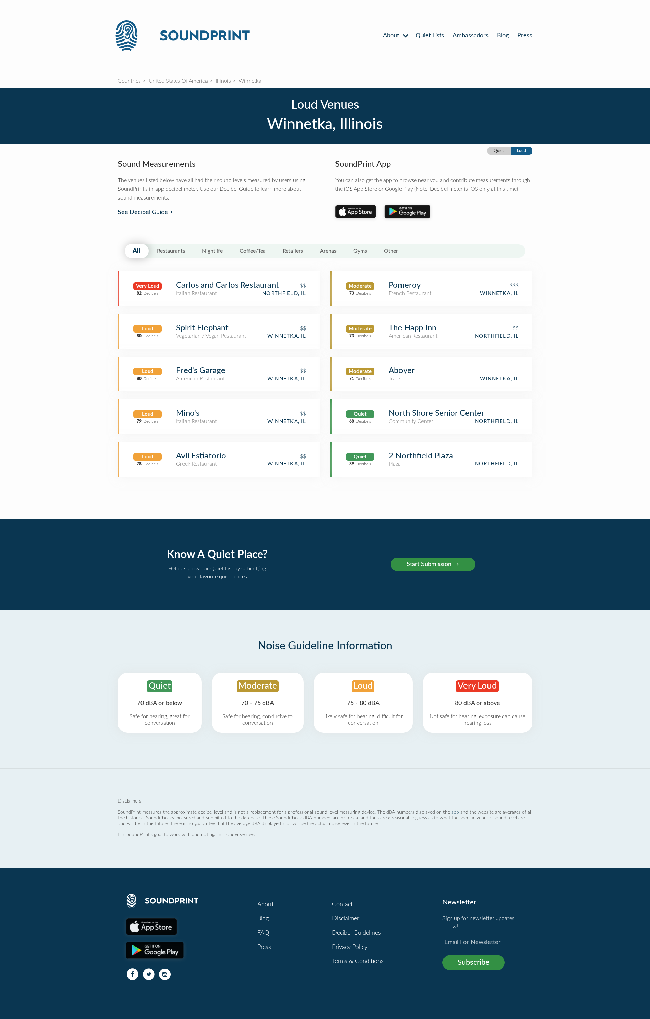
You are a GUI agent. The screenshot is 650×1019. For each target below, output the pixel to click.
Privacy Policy (349, 947)
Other (391, 251)
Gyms (360, 251)
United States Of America (178, 81)
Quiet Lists (430, 36)
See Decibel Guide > (145, 212)
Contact (342, 904)
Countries (129, 81)
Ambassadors (471, 36)
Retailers (293, 251)
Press (524, 36)
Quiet (499, 151)
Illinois (223, 81)
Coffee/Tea (253, 251)
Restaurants (171, 251)
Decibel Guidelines (356, 933)
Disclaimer (345, 919)
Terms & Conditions (358, 961)
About (392, 36)
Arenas (328, 251)
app (455, 812)
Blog (503, 36)
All (136, 251)
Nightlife (212, 251)
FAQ (263, 933)
